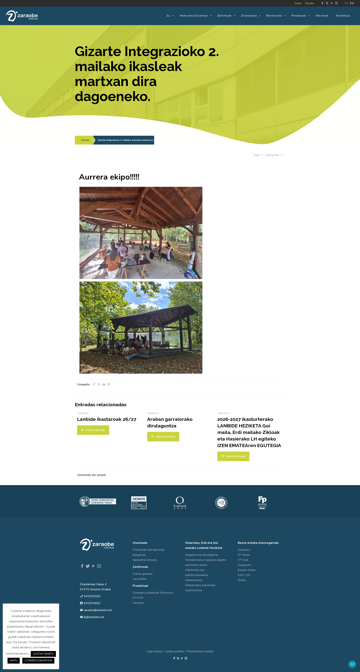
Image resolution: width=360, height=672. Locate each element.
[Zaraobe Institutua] (22, 15)
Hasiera (85, 140)
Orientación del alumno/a (148, 550)
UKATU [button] (13, 660)
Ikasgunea (139, 555)
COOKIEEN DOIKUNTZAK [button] (38, 660)
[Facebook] (82, 566)
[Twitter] (88, 566)
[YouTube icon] (331, 3)
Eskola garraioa (142, 574)
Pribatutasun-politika (200, 651)
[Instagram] (99, 566)
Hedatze (138, 603)
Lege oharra (154, 651)
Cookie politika (174, 651)
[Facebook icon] (322, 3)
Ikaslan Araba (246, 570)
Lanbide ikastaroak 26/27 (106, 419)
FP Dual (243, 560)
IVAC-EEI (244, 575)
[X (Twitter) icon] (327, 3)
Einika (298, 3)
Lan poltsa (139, 579)
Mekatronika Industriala (200, 585)
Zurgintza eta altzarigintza (201, 555)
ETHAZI (138, 598)
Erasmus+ (244, 550)
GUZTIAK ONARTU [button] (43, 654)
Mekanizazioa (193, 580)
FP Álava (244, 555)
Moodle (309, 3)
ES (346, 3)
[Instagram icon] (336, 3)
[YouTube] (93, 566)
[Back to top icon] (342, 664)
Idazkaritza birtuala (145, 560)
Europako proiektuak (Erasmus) (153, 593)
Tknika (242, 580)
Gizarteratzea (193, 590)
